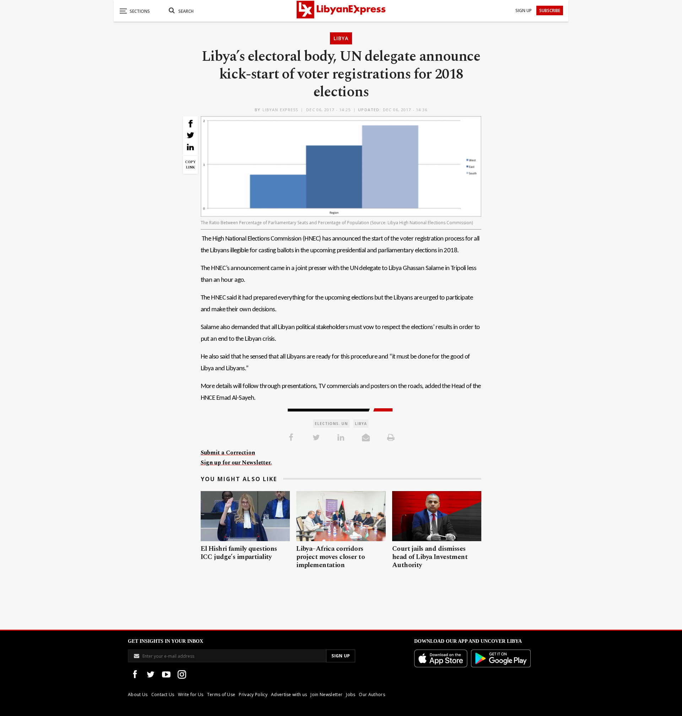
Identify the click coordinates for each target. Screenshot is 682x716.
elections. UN (331, 423)
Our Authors (372, 694)
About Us (138, 694)
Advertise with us (289, 694)
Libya (341, 38)
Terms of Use (221, 694)
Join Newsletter (326, 694)
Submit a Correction (228, 452)
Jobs (350, 694)
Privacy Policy (253, 694)
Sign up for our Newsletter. (236, 462)
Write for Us (191, 694)
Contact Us (162, 694)
